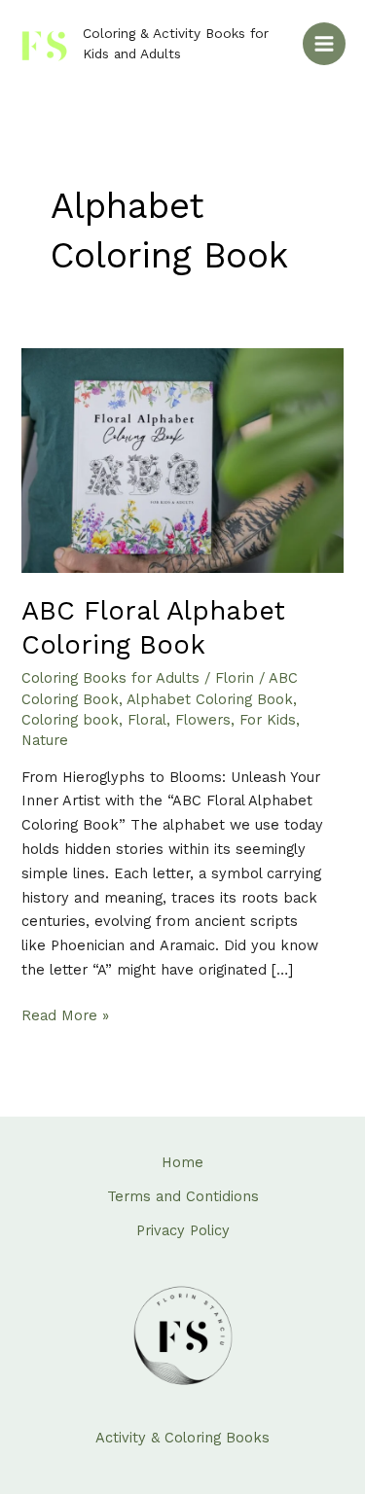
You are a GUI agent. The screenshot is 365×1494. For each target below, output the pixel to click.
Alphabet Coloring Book (210, 699)
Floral (147, 720)
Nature (44, 740)
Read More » (65, 1014)
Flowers (203, 720)
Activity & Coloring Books (182, 1437)
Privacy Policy (183, 1230)
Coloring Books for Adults (110, 678)
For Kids (267, 720)
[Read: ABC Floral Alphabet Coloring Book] (182, 459)
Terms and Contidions (183, 1196)
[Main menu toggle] (324, 43)
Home (182, 1162)
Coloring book (70, 720)
